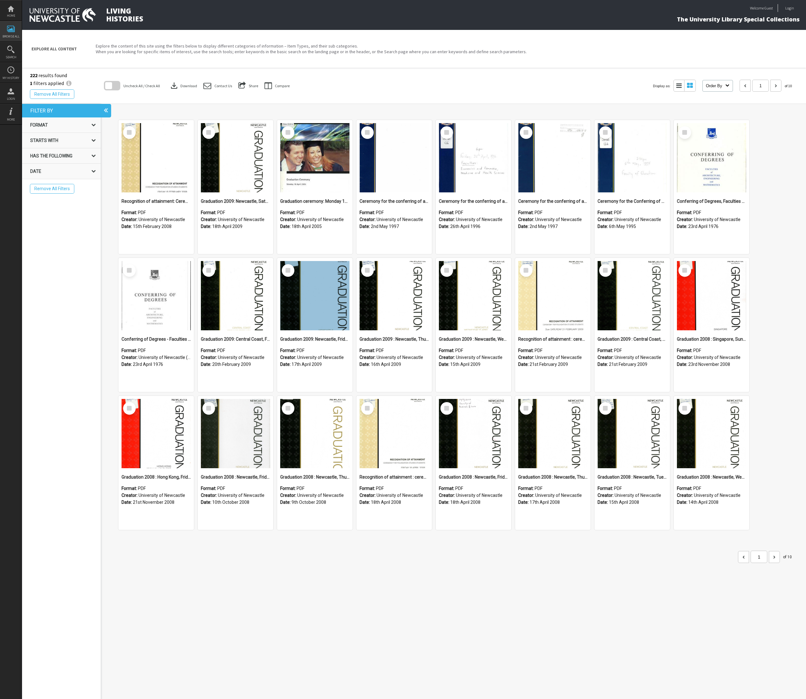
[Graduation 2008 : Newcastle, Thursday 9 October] (314, 433)
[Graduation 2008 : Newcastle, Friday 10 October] (235, 433)
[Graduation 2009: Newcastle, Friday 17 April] (314, 295)
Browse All (11, 36)
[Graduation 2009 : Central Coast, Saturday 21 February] (632, 295)
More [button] (11, 119)
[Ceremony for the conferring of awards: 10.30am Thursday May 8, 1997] (552, 157)
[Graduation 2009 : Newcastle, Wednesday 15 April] (473, 295)
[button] (217, 86)
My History (11, 78)
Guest (768, 8)
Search (11, 57)
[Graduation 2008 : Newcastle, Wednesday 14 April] (711, 433)
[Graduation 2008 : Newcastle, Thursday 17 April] (552, 433)
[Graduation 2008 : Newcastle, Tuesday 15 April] (632, 433)
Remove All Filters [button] (52, 94)
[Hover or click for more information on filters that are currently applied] (68, 83)
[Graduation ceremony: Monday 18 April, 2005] (314, 157)
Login (11, 99)
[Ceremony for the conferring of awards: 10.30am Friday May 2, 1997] (394, 157)
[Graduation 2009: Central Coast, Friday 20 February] (235, 295)
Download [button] (183, 85)
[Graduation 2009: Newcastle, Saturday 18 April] (235, 157)
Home (11, 16)
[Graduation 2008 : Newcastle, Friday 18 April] (473, 433)
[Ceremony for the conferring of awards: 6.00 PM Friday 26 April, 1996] (473, 157)
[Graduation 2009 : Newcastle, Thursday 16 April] (394, 295)
